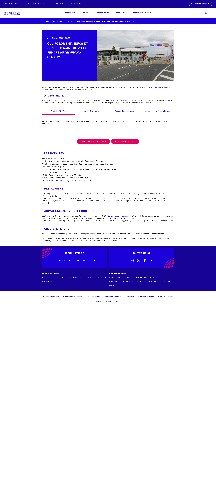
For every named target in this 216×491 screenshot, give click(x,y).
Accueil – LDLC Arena (145, 277)
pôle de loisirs (101, 198)
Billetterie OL (114, 281)
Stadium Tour (127, 216)
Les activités (90, 277)
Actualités (121, 13)
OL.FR (159, 277)
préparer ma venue (142, 13)
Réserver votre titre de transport (94, 141)
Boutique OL (128, 281)
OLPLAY (166, 281)
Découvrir (102, 277)
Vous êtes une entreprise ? (200, 3)
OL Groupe (140, 281)
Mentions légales (94, 296)
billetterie (70, 13)
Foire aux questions (86, 260)
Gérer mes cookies (51, 296)
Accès (64, 277)
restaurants (103, 13)
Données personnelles (72, 296)
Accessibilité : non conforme (108, 301)
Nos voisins (47, 281)
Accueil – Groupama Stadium (121, 277)
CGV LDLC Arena (165, 296)
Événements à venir (50, 277)
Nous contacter (61, 260)
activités (86, 13)
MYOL (111, 286)
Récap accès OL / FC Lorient (125, 141)
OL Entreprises (154, 281)
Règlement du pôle (113, 296)
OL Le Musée (113, 216)
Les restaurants (75, 277)
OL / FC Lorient (154, 87)
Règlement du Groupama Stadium (140, 296)
